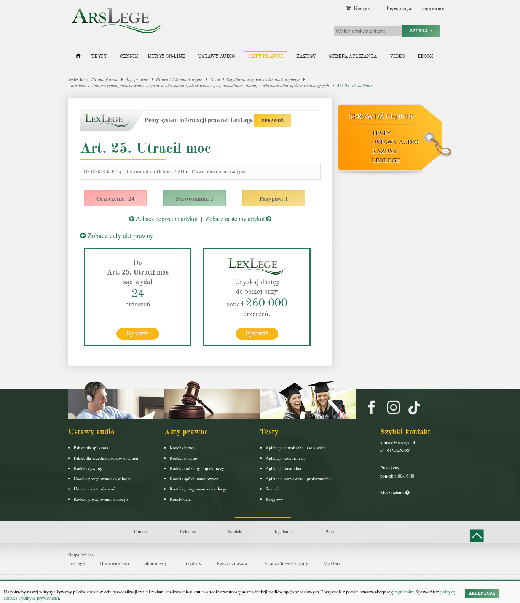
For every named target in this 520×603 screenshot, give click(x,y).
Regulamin (283, 531)
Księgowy (274, 499)
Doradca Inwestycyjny (285, 563)
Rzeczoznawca (232, 563)
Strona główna (104, 79)
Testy (99, 56)
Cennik (129, 56)
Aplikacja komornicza (285, 458)
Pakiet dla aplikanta (91, 448)
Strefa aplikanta (353, 56)
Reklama (188, 531)
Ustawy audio (216, 56)
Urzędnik (191, 563)
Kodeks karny (182, 448)
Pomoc (140, 531)
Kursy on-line (166, 56)
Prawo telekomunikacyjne (179, 79)
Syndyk (272, 489)
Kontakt (235, 531)
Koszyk (360, 8)
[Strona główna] (78, 57)
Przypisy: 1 (273, 198)
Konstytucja (180, 499)
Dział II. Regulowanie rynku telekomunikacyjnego (255, 79)
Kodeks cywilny (88, 468)
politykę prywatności (40, 598)
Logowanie (432, 8)
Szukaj (420, 31)
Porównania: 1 (195, 198)
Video (397, 56)
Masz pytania (392, 492)
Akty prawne (265, 56)
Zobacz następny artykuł (236, 218)
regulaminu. (404, 592)
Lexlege (76, 563)
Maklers (332, 563)
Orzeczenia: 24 (115, 198)
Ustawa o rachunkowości (96, 489)
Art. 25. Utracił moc (355, 85)
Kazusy (306, 56)
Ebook (425, 56)
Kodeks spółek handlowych (194, 478)
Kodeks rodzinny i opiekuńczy (197, 468)
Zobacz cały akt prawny (119, 235)
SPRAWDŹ (273, 120)
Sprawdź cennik (381, 116)
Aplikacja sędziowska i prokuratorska (299, 478)
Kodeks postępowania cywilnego (103, 478)
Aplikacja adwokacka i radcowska (295, 448)
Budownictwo (114, 563)
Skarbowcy (155, 563)
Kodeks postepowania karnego (101, 499)
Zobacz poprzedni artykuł (166, 218)
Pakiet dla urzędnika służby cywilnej (106, 458)
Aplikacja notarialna (283, 468)
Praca (330, 531)
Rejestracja (399, 8)
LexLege (386, 160)
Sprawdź (137, 333)
